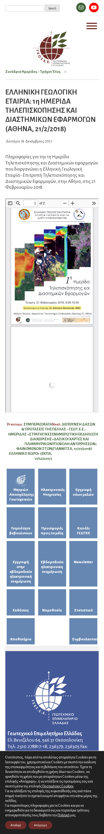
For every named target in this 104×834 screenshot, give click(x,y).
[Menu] (91, 26)
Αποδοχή (15, 825)
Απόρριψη (40, 825)
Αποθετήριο (20, 639)
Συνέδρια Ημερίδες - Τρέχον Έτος (33, 72)
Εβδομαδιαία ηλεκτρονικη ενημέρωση (52, 567)
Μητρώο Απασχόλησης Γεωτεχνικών (21, 494)
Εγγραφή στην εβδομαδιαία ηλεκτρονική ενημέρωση (21, 571)
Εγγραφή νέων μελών (83, 492)
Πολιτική (64, 815)
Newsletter (83, 562)
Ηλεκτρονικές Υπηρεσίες (53, 492)
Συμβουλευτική (84, 639)
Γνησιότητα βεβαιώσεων (20, 530)
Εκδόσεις (21, 610)
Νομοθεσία (52, 610)
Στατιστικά (83, 610)
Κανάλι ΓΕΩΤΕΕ (83, 530)
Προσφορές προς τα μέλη (52, 530)
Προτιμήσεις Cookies (58, 786)
